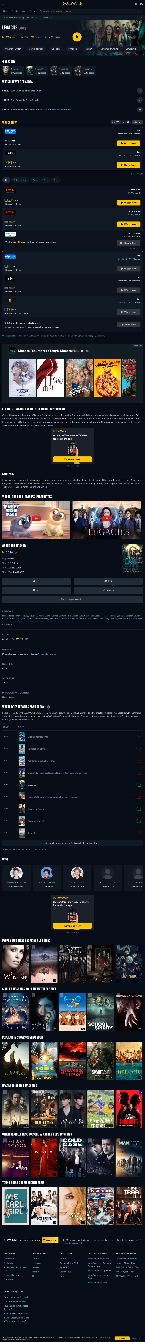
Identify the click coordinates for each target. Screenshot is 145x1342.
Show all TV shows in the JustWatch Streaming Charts (72, 843)
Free (35, 180)
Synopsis (72, 48)
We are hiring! (50, 1240)
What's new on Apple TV (100, 1270)
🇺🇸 (135, 122)
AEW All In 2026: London (128, 1276)
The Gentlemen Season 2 (16, 1301)
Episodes (55, 48)
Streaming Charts (109, 48)
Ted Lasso (36, 1263)
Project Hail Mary (12, 1274)
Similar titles (132, 48)
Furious (35, 1258)
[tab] (72, 90)
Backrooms (9, 1263)
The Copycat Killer (125, 1271)
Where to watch (13, 48)
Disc (56, 180)
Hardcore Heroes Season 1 (16, 1313)
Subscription (20, 180)
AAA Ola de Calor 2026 (127, 1267)
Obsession (9, 1258)
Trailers (89, 48)
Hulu (62, 1276)
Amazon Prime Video (70, 1263)
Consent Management (72, 1243)
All (6, 180)
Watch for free (36, 48)
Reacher (36, 1271)
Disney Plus (65, 1271)
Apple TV (64, 1267)
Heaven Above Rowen (126, 1263)
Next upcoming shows (13, 1291)
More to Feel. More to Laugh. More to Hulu (48, 351)
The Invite (8, 1279)
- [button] (22, 90)
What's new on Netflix (98, 1258)
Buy (46, 180)
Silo (33, 1276)
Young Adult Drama (47, 654)
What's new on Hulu (97, 1282)
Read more (7, 624)
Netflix (63, 1258)
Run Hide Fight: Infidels (127, 1258)
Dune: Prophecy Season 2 (16, 1297)
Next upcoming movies (126, 1253)
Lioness (35, 1267)
